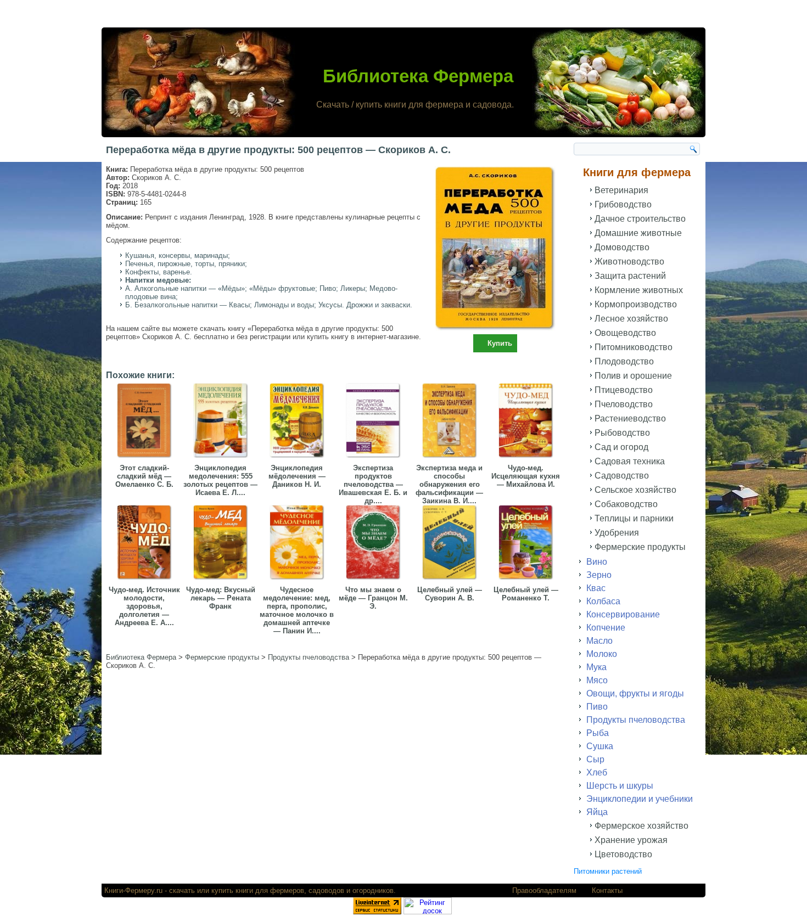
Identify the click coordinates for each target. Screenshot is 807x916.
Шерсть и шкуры (619, 785)
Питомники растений (608, 871)
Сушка (599, 746)
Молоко (601, 654)
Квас (596, 588)
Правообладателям (544, 890)
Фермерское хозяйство (641, 825)
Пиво (597, 706)
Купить (499, 343)
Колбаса (603, 601)
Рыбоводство (622, 432)
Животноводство (629, 261)
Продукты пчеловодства (635, 719)
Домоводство (622, 247)
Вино (596, 561)
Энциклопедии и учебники (639, 798)
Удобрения (617, 532)
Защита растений (630, 275)
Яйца (597, 812)
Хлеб (596, 772)
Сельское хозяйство (635, 489)
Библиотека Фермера (418, 76)
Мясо (597, 680)
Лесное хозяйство (631, 318)
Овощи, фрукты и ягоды (635, 693)
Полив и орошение (633, 375)
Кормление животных (639, 290)
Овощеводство (625, 333)
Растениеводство (630, 418)
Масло (599, 640)
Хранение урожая (631, 840)
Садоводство (622, 475)
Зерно (599, 575)
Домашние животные (638, 233)
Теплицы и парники (634, 518)
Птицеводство (624, 390)
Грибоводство (623, 204)
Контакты (607, 890)
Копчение (605, 627)
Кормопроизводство (636, 304)
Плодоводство (624, 361)
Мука (596, 667)
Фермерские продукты (640, 547)
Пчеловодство (624, 404)
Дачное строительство (640, 218)
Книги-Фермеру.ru (133, 890)
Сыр (595, 759)
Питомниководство (633, 347)
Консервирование (623, 614)
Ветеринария (621, 190)
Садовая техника (630, 461)
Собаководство (626, 504)
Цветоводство (623, 854)
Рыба (597, 733)
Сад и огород (621, 447)
